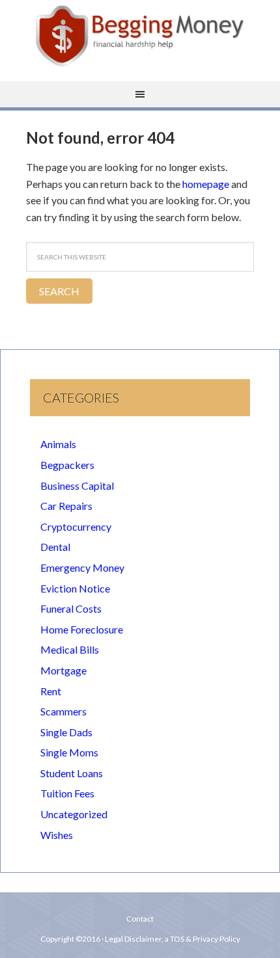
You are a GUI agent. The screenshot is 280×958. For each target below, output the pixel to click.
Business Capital (77, 485)
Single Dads (66, 732)
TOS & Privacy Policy (205, 939)
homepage (205, 184)
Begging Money (140, 36)
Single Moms (69, 752)
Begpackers (67, 465)
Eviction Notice (75, 588)
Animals (58, 444)
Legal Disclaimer (133, 939)
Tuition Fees (67, 793)
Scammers (63, 711)
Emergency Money (82, 567)
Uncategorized (73, 814)
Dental (55, 546)
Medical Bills (69, 649)
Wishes (56, 835)
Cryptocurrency (75, 526)
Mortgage (63, 670)
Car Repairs (66, 505)
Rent (50, 691)
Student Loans (71, 773)
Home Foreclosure (81, 629)
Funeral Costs (71, 608)
